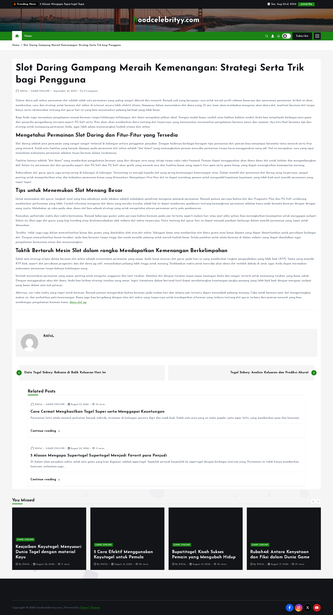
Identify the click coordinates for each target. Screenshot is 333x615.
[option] (74, 539)
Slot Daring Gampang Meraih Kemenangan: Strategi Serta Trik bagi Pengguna (72, 45)
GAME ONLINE (40, 91)
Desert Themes (90, 607)
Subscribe (302, 36)
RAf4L (24, 91)
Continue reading (44, 430)
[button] (313, 501)
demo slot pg (78, 302)
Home (28, 36)
